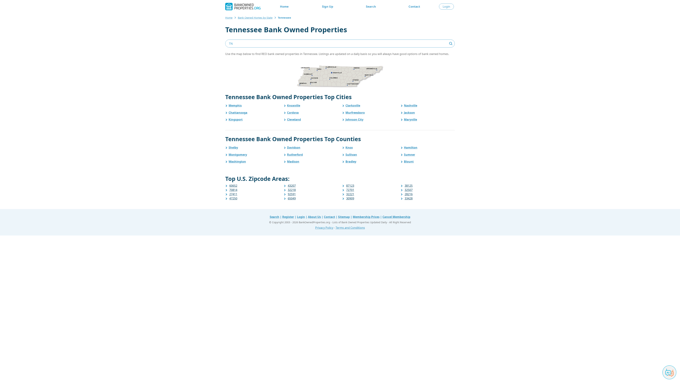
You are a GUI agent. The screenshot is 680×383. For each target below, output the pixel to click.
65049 (292, 198)
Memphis (235, 105)
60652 (233, 186)
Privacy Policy (324, 228)
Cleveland (294, 119)
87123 (350, 186)
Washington (237, 161)
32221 (350, 194)
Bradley (350, 161)
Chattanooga (238, 113)
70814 (233, 190)
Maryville (410, 119)
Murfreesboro (355, 113)
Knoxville (293, 105)
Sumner (409, 155)
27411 (233, 194)
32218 (292, 190)
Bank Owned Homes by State (255, 17)
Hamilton (410, 147)
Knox (349, 147)
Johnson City (354, 119)
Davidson (293, 147)
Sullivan (351, 155)
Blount (409, 161)
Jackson (409, 113)
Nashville (410, 105)
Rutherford (295, 155)
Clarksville (352, 105)
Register (288, 217)
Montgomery (238, 155)
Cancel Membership (396, 217)
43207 (292, 186)
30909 (350, 198)
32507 (409, 190)
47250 (233, 198)
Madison (293, 161)
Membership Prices (366, 217)
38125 (409, 186)
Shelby (233, 147)
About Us (314, 217)
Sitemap (344, 217)
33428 (409, 198)
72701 (350, 190)
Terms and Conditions (350, 228)
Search (371, 6)
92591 (292, 194)
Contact (414, 6)
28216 (409, 194)
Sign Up (327, 6)
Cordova (293, 113)
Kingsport (236, 119)
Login (446, 7)
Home (284, 6)
